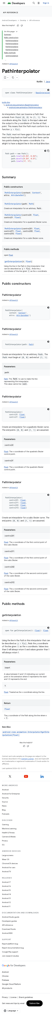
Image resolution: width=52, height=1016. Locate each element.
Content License (27, 759)
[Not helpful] (22, 25)
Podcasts (5, 814)
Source (5, 802)
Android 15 (6, 890)
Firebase (5, 980)
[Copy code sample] (48, 150)
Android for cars (8, 867)
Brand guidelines (26, 997)
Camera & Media (9, 837)
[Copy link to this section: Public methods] (27, 604)
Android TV (6, 871)
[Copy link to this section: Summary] (18, 177)
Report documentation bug (13, 948)
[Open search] (33, 3)
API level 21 (13, 64)
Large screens (7, 855)
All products (7, 988)
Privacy (5, 841)
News (4, 806)
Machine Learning (9, 828)
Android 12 (6, 902)
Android (5, 790)
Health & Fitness (8, 832)
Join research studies (10, 956)
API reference (10, 12)
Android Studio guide (10, 917)
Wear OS (5, 859)
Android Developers (9, 20)
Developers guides (9, 921)
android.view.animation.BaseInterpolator (22, 105)
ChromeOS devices (10, 863)
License (13, 997)
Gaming (5, 824)
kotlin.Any (6, 102)
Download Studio (9, 929)
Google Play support (10, 952)
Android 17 (6, 882)
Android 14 (6, 894)
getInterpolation (13, 261)
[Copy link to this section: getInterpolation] (23, 615)
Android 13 (6, 898)
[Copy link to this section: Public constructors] (33, 283)
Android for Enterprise (11, 794)
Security (5, 798)
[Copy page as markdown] (13, 77)
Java (48, 81)
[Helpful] (18, 25)
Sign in (46, 3)
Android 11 (6, 906)
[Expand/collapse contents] (16, 31)
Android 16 (6, 886)
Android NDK (7, 933)
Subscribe (34, 1003)
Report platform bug (10, 944)
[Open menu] (4, 3)
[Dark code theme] (48, 89)
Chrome (5, 976)
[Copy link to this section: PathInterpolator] (23, 295)
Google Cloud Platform (11, 984)
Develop (23, 20)
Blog (4, 810)
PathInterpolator (13, 192)
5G (3, 845)
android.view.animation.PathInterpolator (25, 107)
